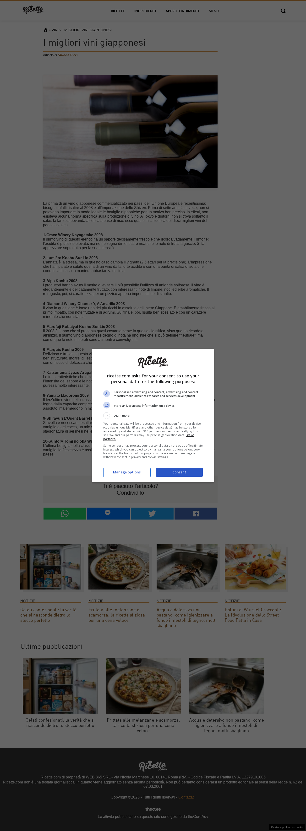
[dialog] (153, 415)
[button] (153, 415)
